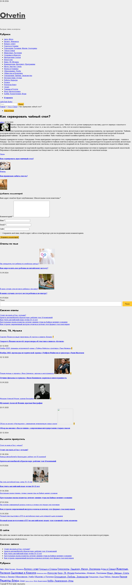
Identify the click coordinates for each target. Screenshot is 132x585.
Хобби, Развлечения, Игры (15, 94)
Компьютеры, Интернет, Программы (19, 64)
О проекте (8, 98)
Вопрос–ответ (9, 44)
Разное (7, 82)
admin (2, 122)
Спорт (6, 87)
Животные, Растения (13, 53)
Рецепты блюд (10, 84)
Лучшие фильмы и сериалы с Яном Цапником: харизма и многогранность (27, 373)
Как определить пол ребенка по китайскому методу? (19, 263)
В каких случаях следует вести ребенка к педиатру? (19, 289)
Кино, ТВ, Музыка (11, 62)
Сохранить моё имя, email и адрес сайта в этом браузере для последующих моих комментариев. (43, 233)
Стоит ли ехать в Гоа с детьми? (13, 315)
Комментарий (6, 216)
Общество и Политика (13, 73)
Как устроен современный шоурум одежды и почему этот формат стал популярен (35, 324)
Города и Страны (11, 46)
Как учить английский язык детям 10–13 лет (19, 320)
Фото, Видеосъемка (12, 91)
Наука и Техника (11, 69)
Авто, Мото (8, 39)
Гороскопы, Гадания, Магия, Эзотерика (20, 48)
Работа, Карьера (11, 80)
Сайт (2, 229)
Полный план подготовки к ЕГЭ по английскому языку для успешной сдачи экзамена (31, 516)
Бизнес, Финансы (11, 41)
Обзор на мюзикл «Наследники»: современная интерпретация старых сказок (28, 423)
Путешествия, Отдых (13, 78)
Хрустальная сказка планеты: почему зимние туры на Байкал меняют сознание (34, 322)
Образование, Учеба (12, 71)
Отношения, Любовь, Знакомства (18, 75)
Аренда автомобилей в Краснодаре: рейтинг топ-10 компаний (26, 317)
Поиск (2, 300)
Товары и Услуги (11, 89)
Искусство (8, 60)
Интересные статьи (12, 57)
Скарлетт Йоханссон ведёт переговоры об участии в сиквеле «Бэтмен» (26, 337)
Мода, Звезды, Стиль (13, 66)
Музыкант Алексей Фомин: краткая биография (17, 398)
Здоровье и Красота (12, 55)
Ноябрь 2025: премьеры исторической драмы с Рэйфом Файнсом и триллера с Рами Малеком (35, 348)
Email (3, 225)
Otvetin (12, 15)
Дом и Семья (9, 50)
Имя (2, 220)
